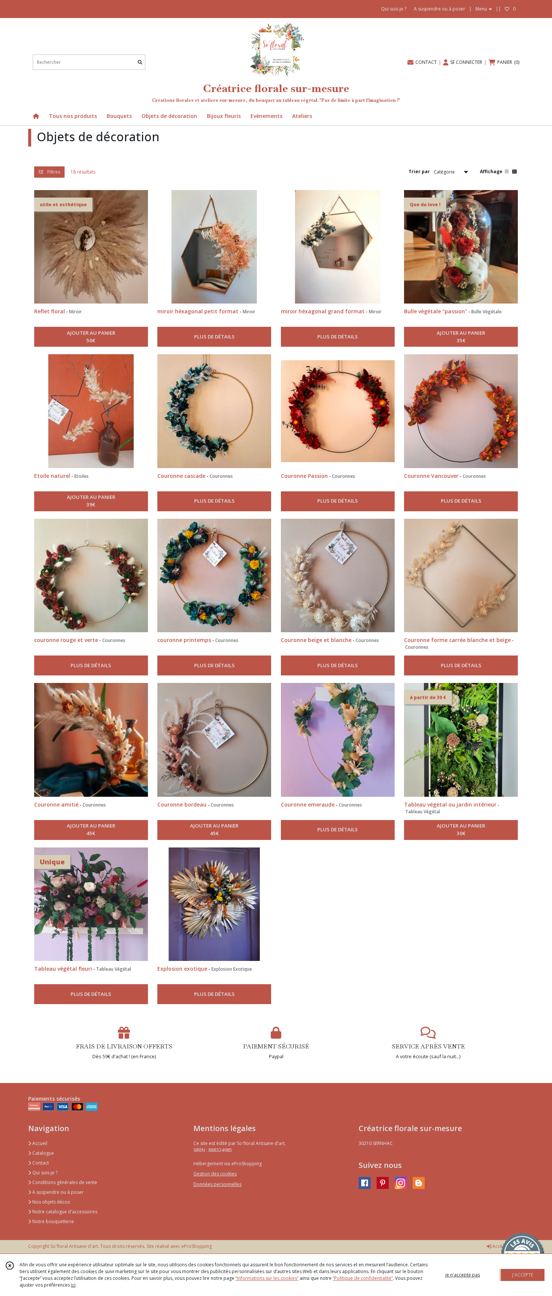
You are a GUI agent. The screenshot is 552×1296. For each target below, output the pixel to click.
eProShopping (196, 1246)
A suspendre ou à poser (57, 1192)
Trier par (419, 171)
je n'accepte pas (462, 1275)
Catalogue (42, 1153)
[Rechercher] (140, 62)
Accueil (39, 1143)
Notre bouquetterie (52, 1221)
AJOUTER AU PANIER (91, 336)
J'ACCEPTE (522, 1275)
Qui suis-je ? (44, 1172)
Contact (40, 1163)
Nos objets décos (50, 1202)
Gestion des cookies (215, 1174)
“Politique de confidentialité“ (363, 1278)
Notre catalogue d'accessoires (64, 1211)
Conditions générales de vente (64, 1182)
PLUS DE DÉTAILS (214, 336)
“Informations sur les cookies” (267, 1278)
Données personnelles (217, 1184)
